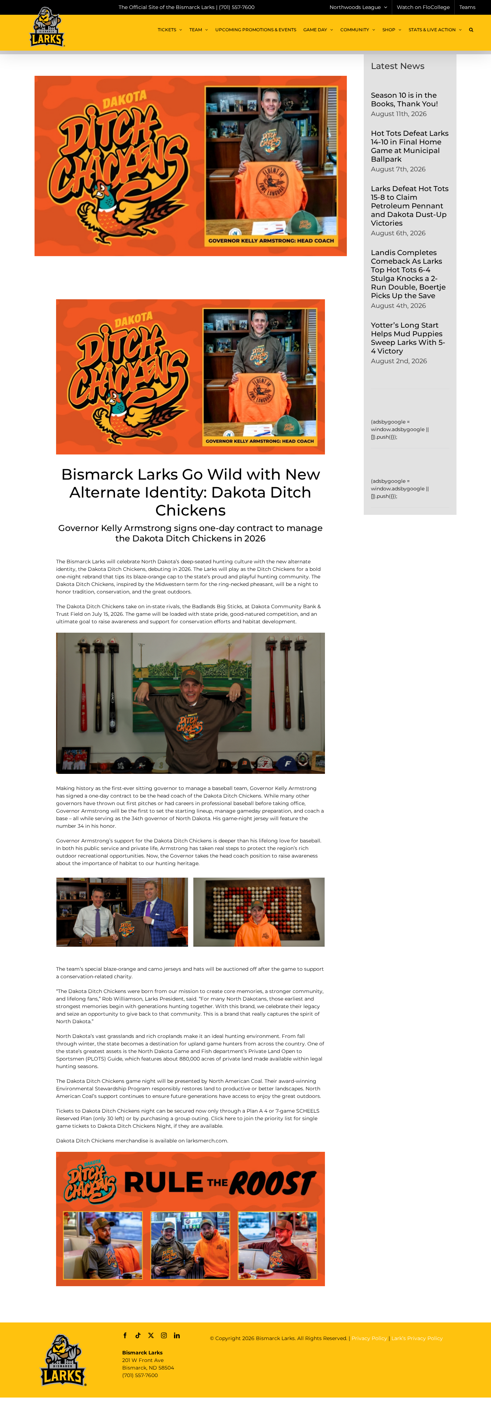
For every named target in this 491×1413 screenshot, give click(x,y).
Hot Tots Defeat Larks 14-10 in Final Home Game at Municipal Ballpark (410, 146)
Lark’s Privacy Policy (417, 1338)
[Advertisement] (341, 1363)
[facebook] (125, 1335)
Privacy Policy (369, 1338)
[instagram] (164, 1335)
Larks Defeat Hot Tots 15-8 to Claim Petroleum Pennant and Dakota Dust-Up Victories (410, 205)
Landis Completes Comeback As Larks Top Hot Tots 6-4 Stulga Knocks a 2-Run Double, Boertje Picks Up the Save (408, 274)
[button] (471, 30)
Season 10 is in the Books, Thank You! (404, 99)
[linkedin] (177, 1335)
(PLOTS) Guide (104, 1059)
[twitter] (151, 1335)
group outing (191, 1118)
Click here (223, 1118)
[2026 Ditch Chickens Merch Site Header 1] (190, 1154)
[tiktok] (138, 1335)
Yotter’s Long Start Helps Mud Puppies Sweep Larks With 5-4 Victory (408, 338)
